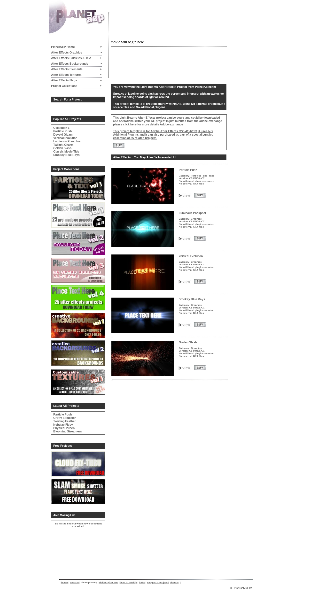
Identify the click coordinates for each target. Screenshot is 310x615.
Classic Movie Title (66, 151)
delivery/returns (108, 582)
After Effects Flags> (76, 80)
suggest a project (157, 582)
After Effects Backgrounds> (76, 63)
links (142, 582)
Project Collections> (76, 86)
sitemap (174, 582)
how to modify (128, 582)
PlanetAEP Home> (76, 47)
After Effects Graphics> (76, 52)
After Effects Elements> (76, 69)
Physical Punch (64, 428)
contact (74, 582)
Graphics (196, 218)
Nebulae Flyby (63, 424)
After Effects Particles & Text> (76, 58)
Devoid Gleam (63, 134)
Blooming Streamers (67, 431)
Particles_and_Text (202, 175)
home (64, 582)
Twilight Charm (63, 144)
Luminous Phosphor (67, 141)
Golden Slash (62, 148)
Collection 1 (61, 128)
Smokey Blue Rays (66, 155)
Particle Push (62, 131)
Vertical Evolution (65, 138)
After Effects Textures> (76, 75)
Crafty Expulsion (64, 418)
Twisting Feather (64, 421)
